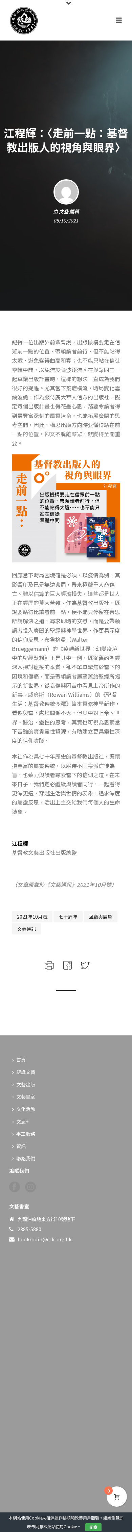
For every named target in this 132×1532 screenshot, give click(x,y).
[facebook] (14, 1187)
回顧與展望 (100, 916)
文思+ (22, 1121)
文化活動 (25, 1109)
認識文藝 (25, 1071)
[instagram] (30, 1187)
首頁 (21, 1059)
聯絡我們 (25, 1158)
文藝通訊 (26, 928)
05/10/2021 (66, 220)
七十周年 (68, 916)
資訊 (21, 1146)
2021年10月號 (32, 916)
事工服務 (25, 1133)
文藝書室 (25, 1096)
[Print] (49, 964)
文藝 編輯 (69, 211)
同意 (93, 1527)
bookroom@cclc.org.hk (44, 1239)
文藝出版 (25, 1084)
